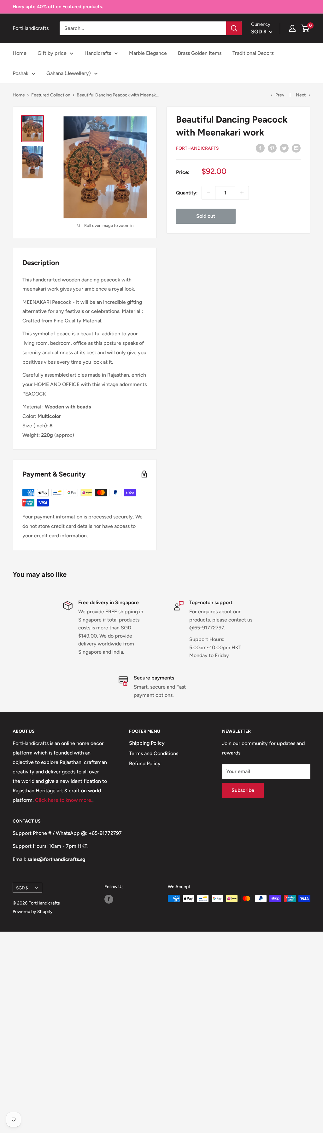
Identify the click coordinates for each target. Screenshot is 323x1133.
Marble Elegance (148, 53)
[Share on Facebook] (260, 148)
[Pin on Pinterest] (272, 148)
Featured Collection (50, 95)
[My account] (292, 28)
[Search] (234, 28)
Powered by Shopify (33, 911)
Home (19, 53)
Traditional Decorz (253, 53)
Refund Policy (145, 763)
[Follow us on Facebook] (108, 899)
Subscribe (243, 790)
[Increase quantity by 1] (242, 192)
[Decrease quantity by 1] (208, 192)
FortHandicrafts (197, 148)
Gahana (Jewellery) (68, 73)
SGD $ (22, 887)
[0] (305, 28)
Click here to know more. (63, 800)
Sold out (205, 216)
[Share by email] (296, 148)
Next (301, 95)
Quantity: (187, 193)
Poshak (20, 73)
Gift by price (52, 53)
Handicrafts (98, 53)
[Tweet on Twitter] (284, 148)
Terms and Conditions (153, 753)
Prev (279, 95)
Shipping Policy (147, 743)
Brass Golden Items (199, 53)
